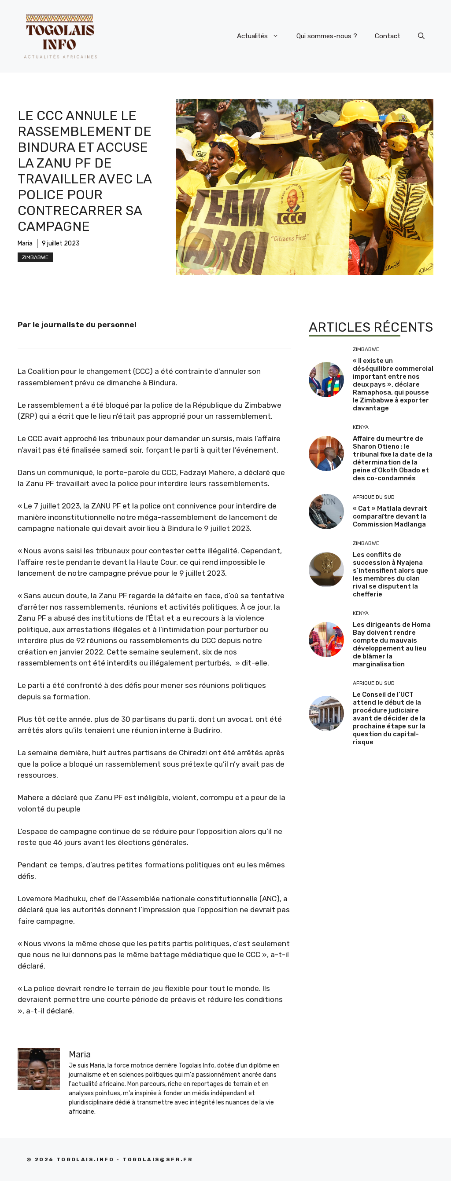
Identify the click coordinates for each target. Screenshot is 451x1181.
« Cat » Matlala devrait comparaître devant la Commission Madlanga (390, 516)
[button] (421, 36)
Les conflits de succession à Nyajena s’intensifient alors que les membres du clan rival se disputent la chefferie (390, 574)
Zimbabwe (35, 257)
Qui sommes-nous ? (326, 36)
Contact (387, 36)
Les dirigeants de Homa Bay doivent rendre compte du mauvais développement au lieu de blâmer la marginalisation (392, 644)
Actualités (252, 36)
